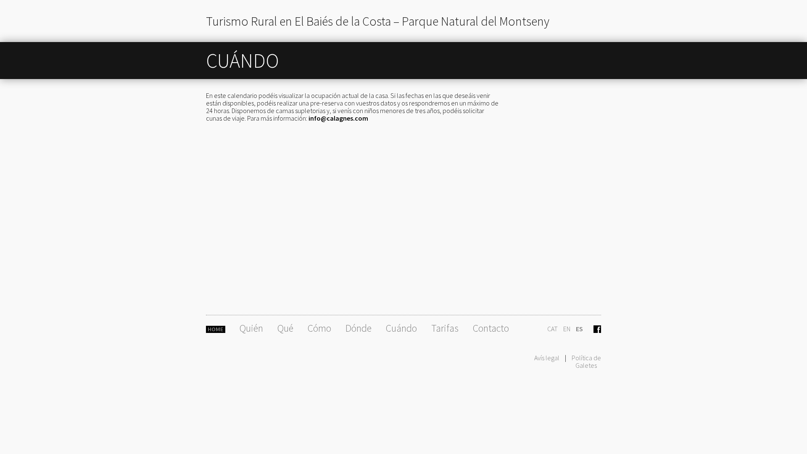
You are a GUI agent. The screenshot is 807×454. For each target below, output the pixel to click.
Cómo (319, 328)
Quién (251, 328)
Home (216, 329)
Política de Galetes (586, 362)
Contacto (491, 328)
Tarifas (445, 328)
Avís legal (546, 358)
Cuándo (401, 328)
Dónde (358, 328)
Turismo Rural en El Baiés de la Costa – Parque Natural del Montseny (377, 21)
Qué (285, 328)
